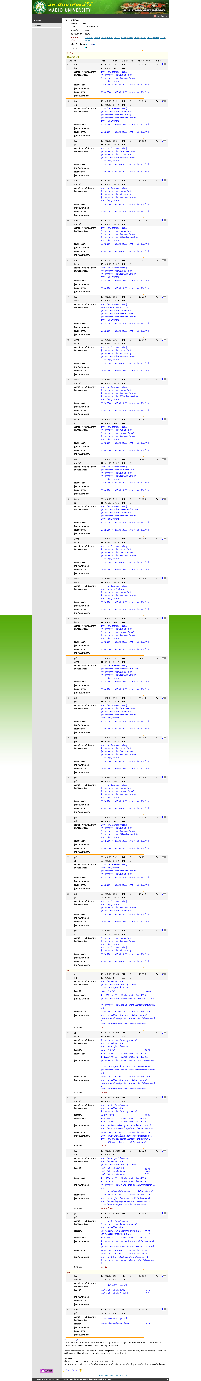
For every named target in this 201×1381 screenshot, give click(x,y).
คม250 (110, 38)
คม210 (97, 38)
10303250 (89, 38)
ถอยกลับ (38, 25)
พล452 (156, 38)
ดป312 (149, 38)
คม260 (136, 38)
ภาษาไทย (160, 16)
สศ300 (162, 38)
